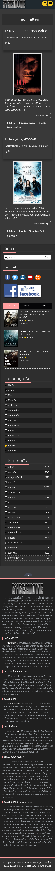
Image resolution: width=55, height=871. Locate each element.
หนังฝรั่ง (12, 430)
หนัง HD (12, 420)
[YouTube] (30, 277)
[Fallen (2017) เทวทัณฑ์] (27, 182)
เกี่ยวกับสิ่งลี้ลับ (15, 533)
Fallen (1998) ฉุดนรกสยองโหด (26, 31)
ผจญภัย (12, 472)
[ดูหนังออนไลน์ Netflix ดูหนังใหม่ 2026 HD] (14, 6)
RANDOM (11, 306)
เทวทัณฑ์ (13, 235)
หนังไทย (12, 451)
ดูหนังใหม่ (12, 643)
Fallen (12, 123)
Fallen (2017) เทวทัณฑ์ (20, 139)
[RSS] (38, 277)
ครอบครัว (12, 507)
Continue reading (40, 116)
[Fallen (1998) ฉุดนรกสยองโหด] (27, 74)
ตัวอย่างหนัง (13, 415)
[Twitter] (15, 277)
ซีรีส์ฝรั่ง (12, 400)
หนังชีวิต (12, 497)
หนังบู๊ (11, 467)
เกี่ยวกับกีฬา (14, 548)
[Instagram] (23, 277)
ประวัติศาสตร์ (14, 517)
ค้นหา (47, 257)
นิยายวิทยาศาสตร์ (16, 543)
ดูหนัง (43, 123)
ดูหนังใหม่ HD (14, 410)
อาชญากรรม (14, 492)
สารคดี (11, 502)
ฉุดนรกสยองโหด (27, 123)
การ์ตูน (11, 390)
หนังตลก (12, 487)
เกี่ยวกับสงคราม (15, 558)
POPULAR (27, 306)
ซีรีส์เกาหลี (12, 405)
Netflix (11, 385)
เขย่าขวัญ (12, 553)
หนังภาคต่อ (13, 436)
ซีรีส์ (10, 395)
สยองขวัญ (13, 522)
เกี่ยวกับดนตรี (14, 528)
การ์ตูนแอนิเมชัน (15, 477)
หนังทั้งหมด (13, 425)
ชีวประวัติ (12, 482)
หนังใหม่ (12, 446)
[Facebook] (7, 277)
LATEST (44, 306)
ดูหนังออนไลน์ (15, 127)
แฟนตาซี (12, 512)
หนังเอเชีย (12, 440)
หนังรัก (11, 538)
